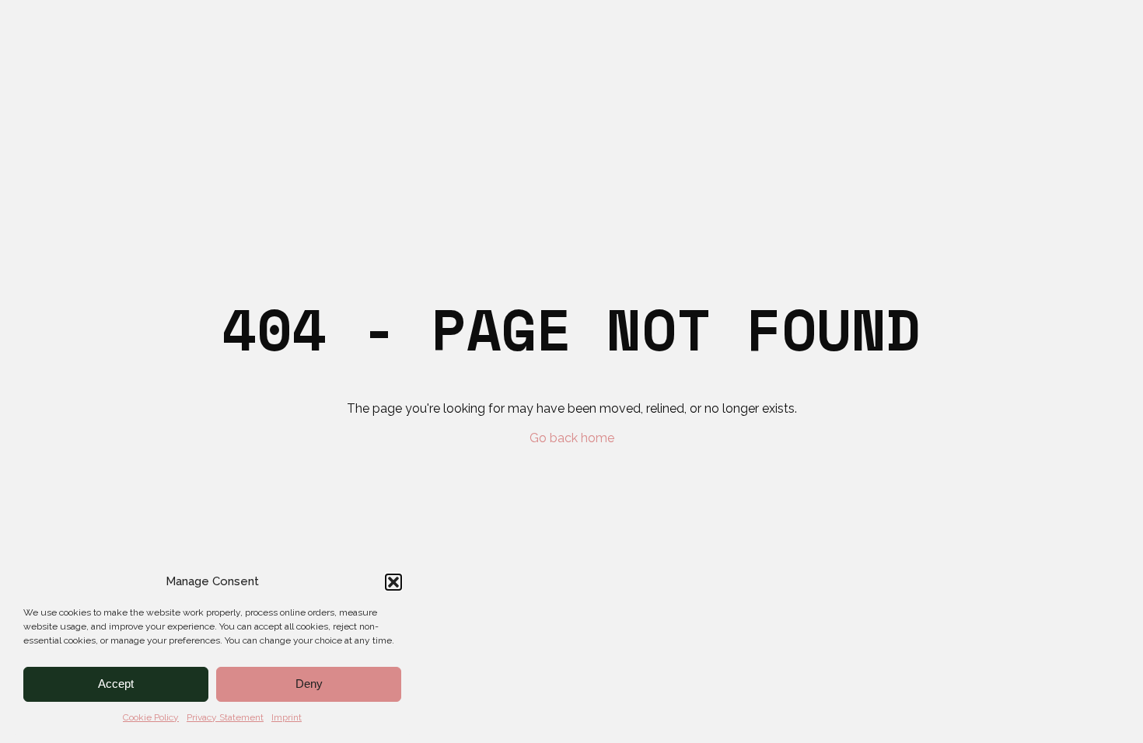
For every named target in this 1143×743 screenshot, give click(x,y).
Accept (116, 683)
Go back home (572, 438)
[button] (393, 582)
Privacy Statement (225, 717)
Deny (309, 683)
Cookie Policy (151, 717)
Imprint (286, 717)
